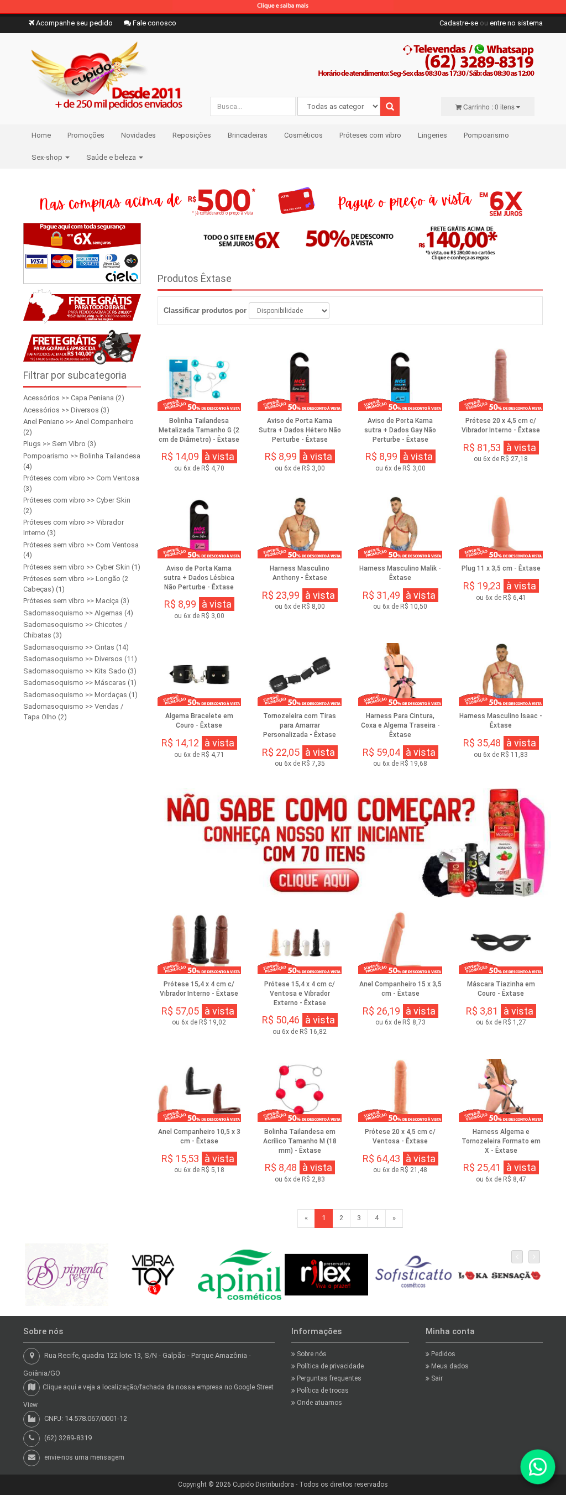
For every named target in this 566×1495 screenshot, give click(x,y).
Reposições (191, 135)
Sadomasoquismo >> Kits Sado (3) (80, 671)
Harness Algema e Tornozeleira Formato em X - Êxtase (501, 1141)
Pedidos (442, 1354)
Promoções (85, 135)
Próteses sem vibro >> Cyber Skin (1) (81, 567)
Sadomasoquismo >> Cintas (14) (76, 647)
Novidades (138, 135)
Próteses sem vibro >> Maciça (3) (76, 601)
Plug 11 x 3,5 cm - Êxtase (501, 568)
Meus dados (449, 1366)
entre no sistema (516, 23)
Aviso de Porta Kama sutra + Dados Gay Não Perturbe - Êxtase (400, 430)
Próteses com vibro (370, 135)
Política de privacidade (329, 1366)
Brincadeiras (248, 135)
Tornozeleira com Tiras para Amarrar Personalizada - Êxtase (299, 725)
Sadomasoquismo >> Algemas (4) (78, 613)
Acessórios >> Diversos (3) (66, 410)
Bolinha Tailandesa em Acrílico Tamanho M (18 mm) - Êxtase (300, 1141)
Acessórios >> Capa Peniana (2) (73, 398)
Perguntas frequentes (328, 1378)
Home (41, 135)
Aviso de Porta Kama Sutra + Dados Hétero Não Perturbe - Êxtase (300, 430)
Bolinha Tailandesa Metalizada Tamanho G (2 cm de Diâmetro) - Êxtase (199, 430)
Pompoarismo (486, 135)
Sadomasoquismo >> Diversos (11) (80, 659)
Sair (436, 1378)
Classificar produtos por (205, 310)
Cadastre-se (458, 23)
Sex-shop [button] (48, 157)
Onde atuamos (318, 1403)
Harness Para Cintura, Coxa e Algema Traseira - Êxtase (400, 725)
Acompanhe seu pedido (73, 23)
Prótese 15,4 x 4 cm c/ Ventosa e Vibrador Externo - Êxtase (299, 993)
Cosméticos (303, 135)
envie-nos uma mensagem (84, 1457)
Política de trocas (322, 1390)
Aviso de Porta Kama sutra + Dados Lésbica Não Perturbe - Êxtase (199, 577)
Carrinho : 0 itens (489, 106)
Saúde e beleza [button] (112, 157)
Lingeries (432, 135)
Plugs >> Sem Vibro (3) (59, 444)
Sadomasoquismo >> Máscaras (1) (80, 682)
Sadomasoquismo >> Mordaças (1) (80, 695)
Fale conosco (153, 23)
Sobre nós (311, 1354)
